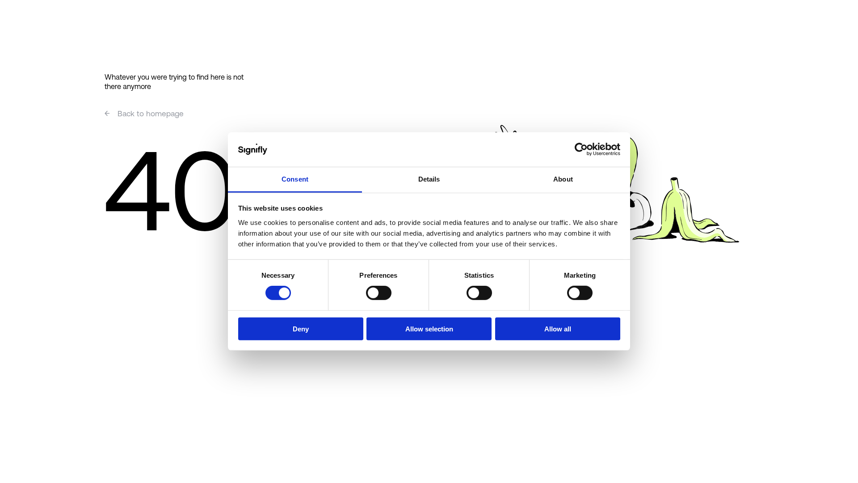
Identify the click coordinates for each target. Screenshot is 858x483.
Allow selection (429, 328)
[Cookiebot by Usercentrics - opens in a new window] (581, 149)
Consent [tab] (295, 179)
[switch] (378, 293)
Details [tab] (429, 179)
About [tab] (563, 179)
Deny (301, 328)
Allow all (557, 328)
